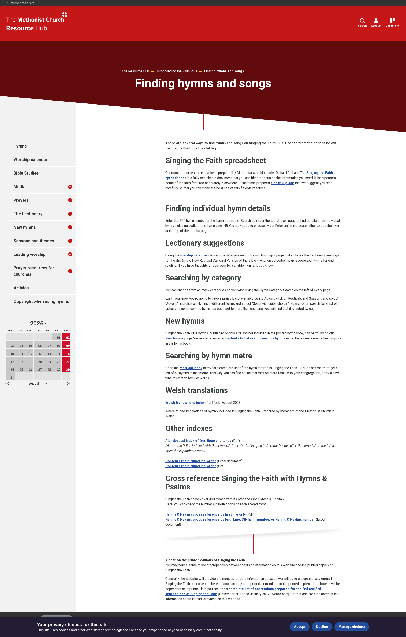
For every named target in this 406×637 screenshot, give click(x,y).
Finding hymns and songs (224, 71)
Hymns (20, 146)
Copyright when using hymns (41, 301)
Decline (322, 627)
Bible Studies (26, 173)
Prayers (21, 200)
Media (19, 186)
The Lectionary (28, 213)
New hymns (25, 227)
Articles (21, 287)
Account (376, 25)
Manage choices (352, 627)
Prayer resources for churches (34, 271)
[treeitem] (74, 187)
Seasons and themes (34, 240)
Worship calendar (31, 159)
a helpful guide (282, 183)
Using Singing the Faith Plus (176, 71)
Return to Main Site (21, 3)
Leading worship (29, 254)
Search (362, 25)
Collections (392, 25)
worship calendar (194, 255)
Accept (299, 627)
